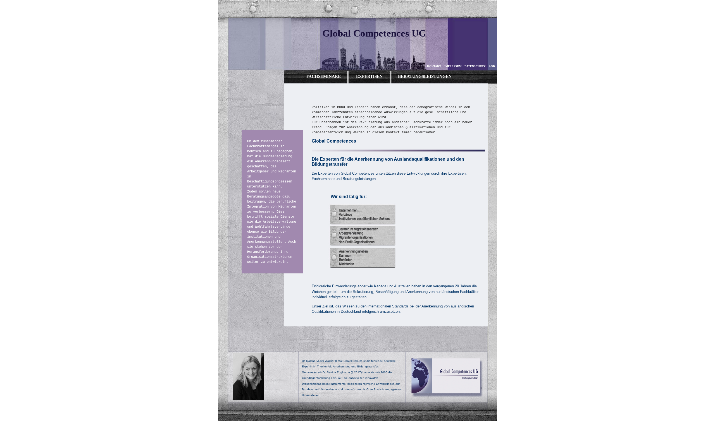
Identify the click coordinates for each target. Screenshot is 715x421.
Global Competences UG (374, 33)
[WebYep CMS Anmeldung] (219, 3)
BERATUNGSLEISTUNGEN (425, 76)
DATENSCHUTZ (475, 66)
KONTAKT (434, 66)
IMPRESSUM (452, 66)
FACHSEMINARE (323, 76)
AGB (492, 66)
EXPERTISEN (369, 76)
